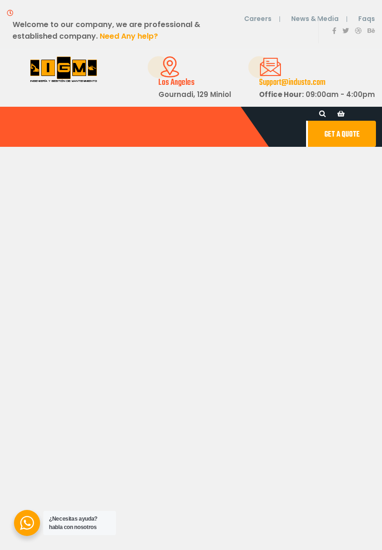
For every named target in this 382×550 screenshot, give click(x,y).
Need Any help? (129, 36)
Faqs (366, 18)
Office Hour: (281, 94)
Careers (258, 18)
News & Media (315, 18)
